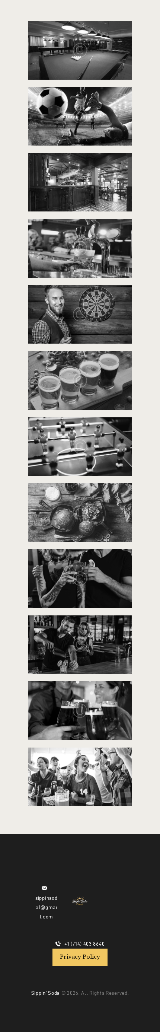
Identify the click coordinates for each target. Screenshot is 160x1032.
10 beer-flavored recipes (80, 635)
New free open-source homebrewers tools (80, 701)
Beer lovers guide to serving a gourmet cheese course (80, 569)
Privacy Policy (80, 956)
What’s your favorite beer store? (80, 41)
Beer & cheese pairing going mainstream (80, 503)
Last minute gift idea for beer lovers (80, 305)
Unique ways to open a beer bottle (80, 239)
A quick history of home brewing (80, 768)
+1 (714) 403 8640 (84, 944)
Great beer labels (80, 173)
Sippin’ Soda (45, 993)
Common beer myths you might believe (80, 371)
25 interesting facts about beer (80, 437)
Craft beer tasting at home (80, 107)
